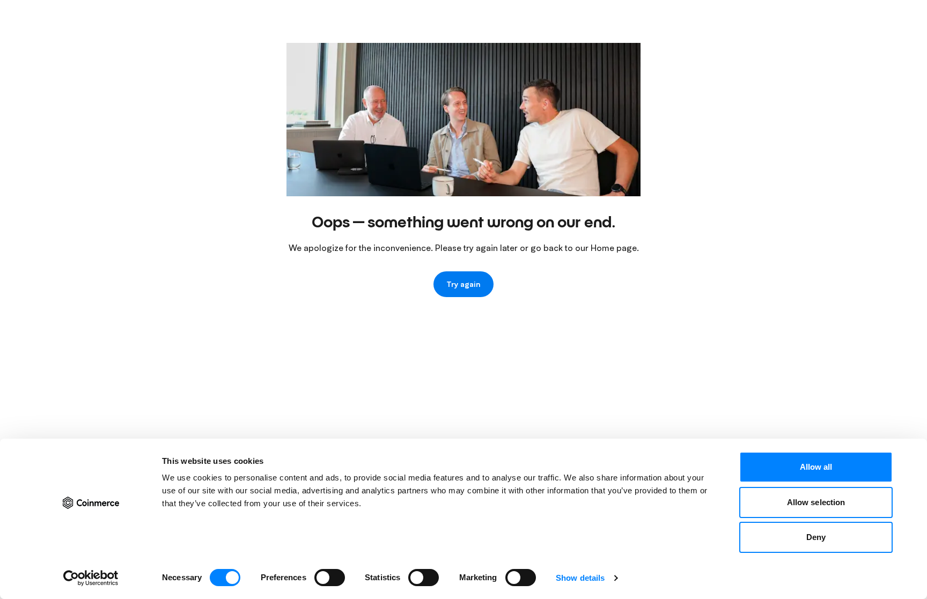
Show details (580, 577)
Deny (816, 537)
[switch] (329, 577)
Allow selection (816, 502)
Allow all (816, 466)
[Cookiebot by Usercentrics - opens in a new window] (91, 578)
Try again (463, 284)
